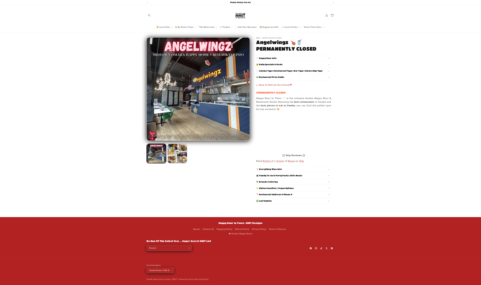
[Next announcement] (333, 2)
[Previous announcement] (147, 2)
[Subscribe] (189, 248)
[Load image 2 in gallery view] (177, 153)
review (280, 161)
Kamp (291, 161)
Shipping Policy (224, 229)
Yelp (301, 161)
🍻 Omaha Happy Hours (240, 234)
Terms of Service (277, 229)
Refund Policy (242, 229)
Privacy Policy (259, 229)
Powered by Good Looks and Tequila (194, 279)
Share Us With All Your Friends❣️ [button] (275, 85)
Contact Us (208, 229)
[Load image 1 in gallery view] (156, 153)
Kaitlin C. (268, 161)
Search (196, 229)
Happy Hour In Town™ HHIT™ (165, 279)
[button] (149, 15)
